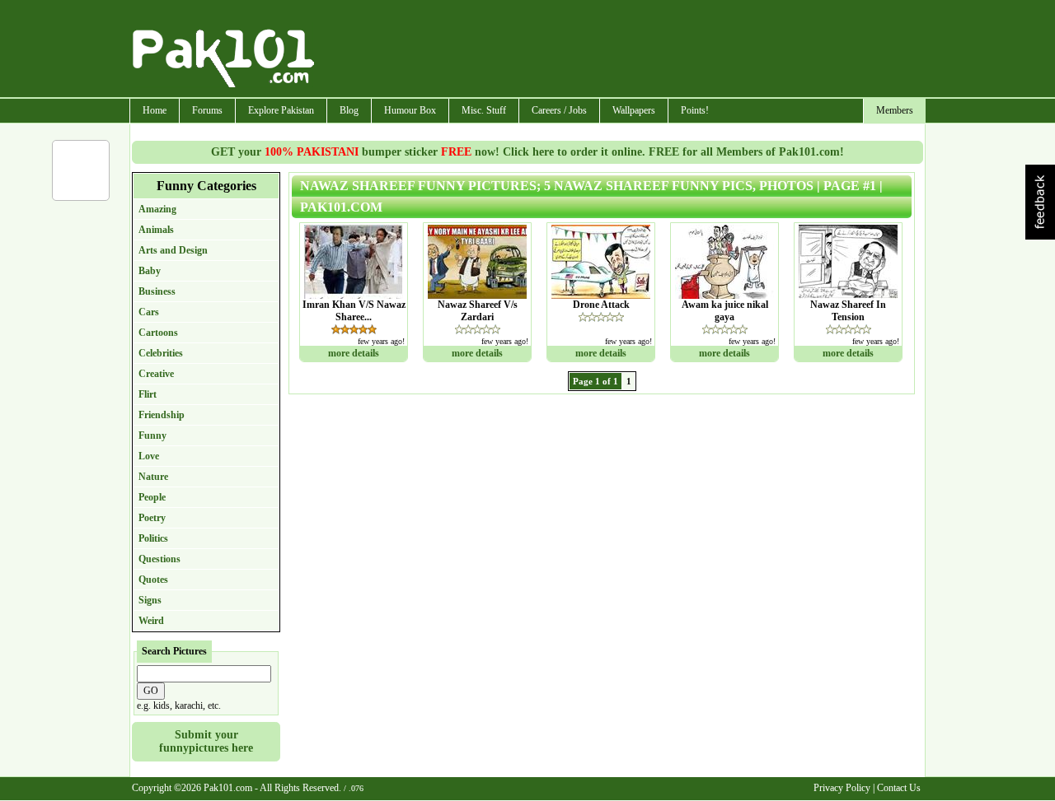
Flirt (147, 394)
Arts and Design (173, 250)
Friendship (161, 415)
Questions (159, 559)
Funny (152, 435)
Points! (695, 110)
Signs (150, 600)
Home (154, 110)
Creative (156, 374)
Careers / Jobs (559, 110)
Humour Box (410, 110)
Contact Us (899, 788)
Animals (156, 229)
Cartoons (158, 332)
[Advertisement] (621, 50)
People (152, 497)
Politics (153, 538)
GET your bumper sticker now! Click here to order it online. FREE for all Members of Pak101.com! (527, 152)
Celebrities (160, 353)
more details (353, 353)
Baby (149, 271)
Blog (349, 110)
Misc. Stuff (484, 110)
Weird (151, 620)
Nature (153, 476)
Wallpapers (633, 110)
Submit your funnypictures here (206, 741)
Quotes (153, 579)
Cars (148, 312)
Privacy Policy (842, 788)
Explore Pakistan (281, 110)
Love (148, 456)
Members (894, 110)
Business (157, 291)
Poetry (152, 518)
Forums (207, 110)
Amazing (157, 209)
